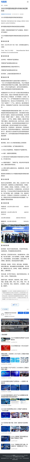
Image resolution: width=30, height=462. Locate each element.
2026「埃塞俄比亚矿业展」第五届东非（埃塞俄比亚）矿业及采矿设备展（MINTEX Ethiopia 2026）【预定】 (19, 445)
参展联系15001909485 (6, 14)
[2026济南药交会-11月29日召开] (5, 348)
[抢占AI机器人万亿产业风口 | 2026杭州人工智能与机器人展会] (15, 373)
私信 (27, 312)
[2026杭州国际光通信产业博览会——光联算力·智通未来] (15, 387)
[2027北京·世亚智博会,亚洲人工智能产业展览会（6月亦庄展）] (15, 415)
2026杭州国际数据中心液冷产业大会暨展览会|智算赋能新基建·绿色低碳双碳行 (14, 396)
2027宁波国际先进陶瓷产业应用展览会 (20, 338)
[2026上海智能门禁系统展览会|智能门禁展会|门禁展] (5, 438)
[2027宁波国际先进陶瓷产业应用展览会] (5, 340)
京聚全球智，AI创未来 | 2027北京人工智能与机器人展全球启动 (15, 354)
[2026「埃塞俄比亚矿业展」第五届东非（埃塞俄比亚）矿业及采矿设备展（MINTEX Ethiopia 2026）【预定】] (5, 446)
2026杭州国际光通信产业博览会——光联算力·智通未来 (14, 382)
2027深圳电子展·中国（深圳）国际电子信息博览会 (14, 423)
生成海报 (5, 309)
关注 (21, 312)
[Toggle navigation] (27, 2)
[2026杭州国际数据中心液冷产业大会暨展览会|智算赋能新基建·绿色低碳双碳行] (15, 401)
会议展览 (21, 14)
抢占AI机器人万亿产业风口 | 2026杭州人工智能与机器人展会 (15, 368)
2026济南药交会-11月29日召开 (19, 346)
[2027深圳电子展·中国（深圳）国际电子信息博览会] (15, 429)
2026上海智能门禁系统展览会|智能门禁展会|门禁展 (19, 437)
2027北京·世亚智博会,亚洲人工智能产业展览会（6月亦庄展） (14, 409)
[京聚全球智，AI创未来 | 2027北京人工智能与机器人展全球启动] (15, 360)
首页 (2, 5)
